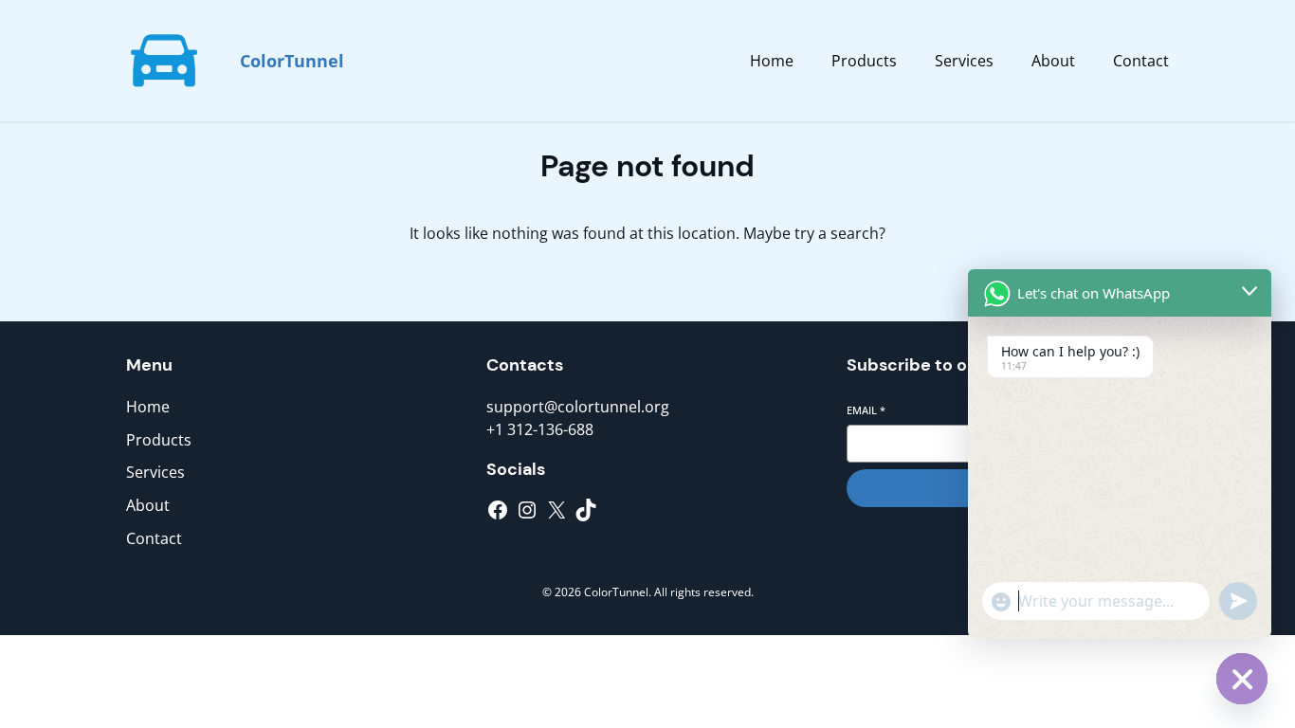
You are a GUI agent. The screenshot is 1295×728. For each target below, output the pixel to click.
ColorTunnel (292, 60)
